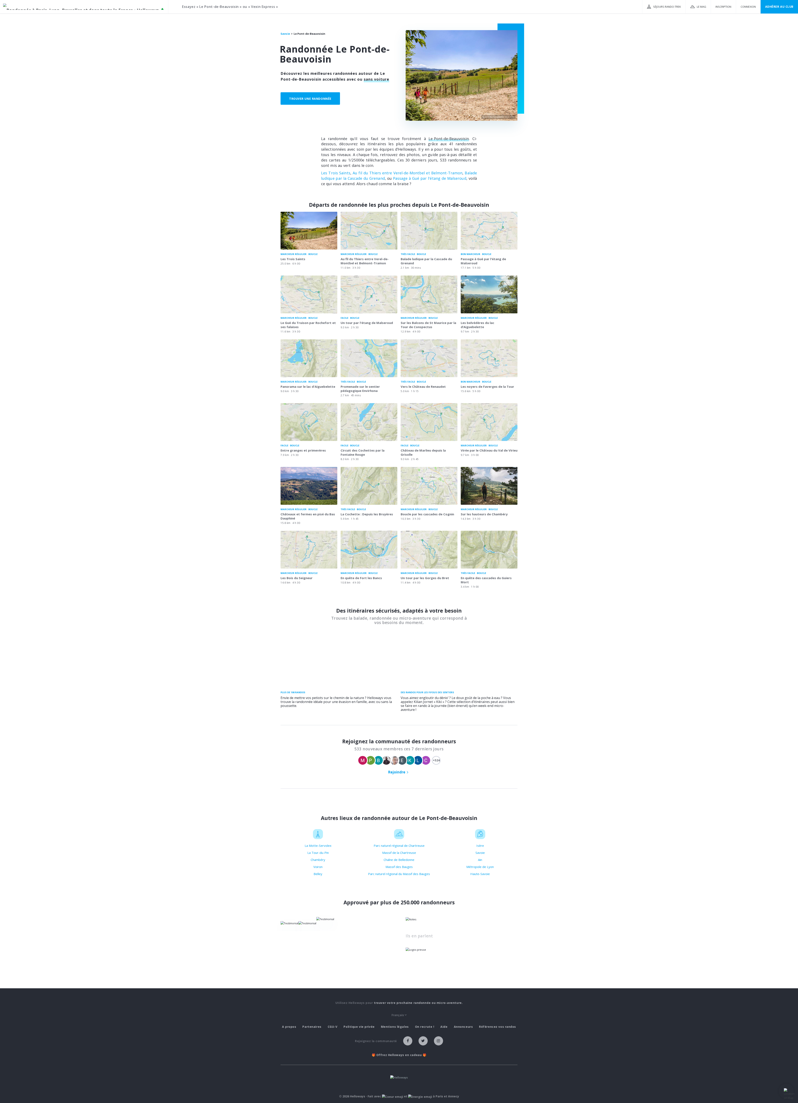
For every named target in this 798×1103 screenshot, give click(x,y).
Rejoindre (396, 772)
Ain (480, 860)
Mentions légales (395, 1026)
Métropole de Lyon (480, 867)
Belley (318, 874)
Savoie (480, 853)
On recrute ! (424, 1026)
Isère (480, 845)
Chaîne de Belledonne (399, 860)
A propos (289, 1026)
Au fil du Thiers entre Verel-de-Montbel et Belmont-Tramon (407, 172)
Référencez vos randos (497, 1026)
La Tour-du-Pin (318, 853)
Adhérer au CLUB (779, 7)
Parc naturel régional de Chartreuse (399, 845)
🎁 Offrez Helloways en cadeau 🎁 (399, 1055)
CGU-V (332, 1026)
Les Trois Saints (335, 172)
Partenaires (311, 1026)
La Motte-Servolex (318, 845)
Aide (443, 1026)
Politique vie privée (359, 1026)
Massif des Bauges (399, 867)
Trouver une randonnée (310, 99)
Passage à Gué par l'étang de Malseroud (429, 178)
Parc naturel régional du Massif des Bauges (399, 874)
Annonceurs (463, 1026)
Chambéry (318, 860)
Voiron (318, 867)
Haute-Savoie (480, 874)
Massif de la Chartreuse (399, 853)
